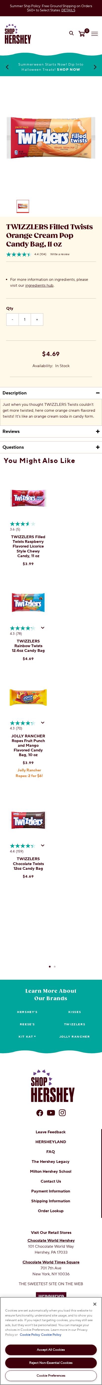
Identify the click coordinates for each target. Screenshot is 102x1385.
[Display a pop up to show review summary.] (44, 629)
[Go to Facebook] (39, 1113)
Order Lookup (51, 1210)
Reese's (27, 1024)
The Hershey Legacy (51, 1161)
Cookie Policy (30, 1335)
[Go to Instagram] (62, 1113)
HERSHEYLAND (50, 1141)
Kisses (74, 1012)
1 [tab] (49, 966)
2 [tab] (54, 966)
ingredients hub (39, 285)
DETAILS (68, 10)
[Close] (94, 1304)
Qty (9, 308)
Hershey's (27, 1012)
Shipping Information (50, 1201)
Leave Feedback (51, 1132)
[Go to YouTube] (51, 1113)
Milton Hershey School (50, 1171)
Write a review (60, 254)
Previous (7, 67)
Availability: (42, 365)
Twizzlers (74, 1024)
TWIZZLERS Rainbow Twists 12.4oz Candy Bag (28, 646)
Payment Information (50, 1191)
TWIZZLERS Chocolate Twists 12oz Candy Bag (28, 863)
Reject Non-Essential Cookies (51, 1363)
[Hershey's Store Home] (18, 34)
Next (95, 67)
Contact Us (51, 1181)
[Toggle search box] (72, 33)
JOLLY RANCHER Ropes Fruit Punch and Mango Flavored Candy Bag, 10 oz (28, 746)
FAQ (50, 1151)
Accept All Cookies (51, 1350)
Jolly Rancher (74, 1037)
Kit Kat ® (27, 1037)
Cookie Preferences (51, 1376)
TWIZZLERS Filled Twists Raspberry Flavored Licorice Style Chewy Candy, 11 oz (28, 546)
